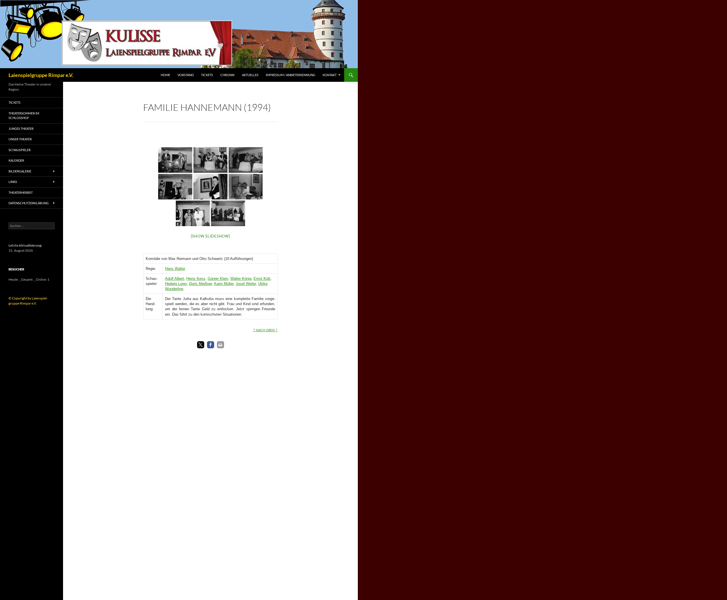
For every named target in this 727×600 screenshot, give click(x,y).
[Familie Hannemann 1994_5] (210, 186)
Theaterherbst (21, 192)
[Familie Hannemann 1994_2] (210, 160)
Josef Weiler (246, 284)
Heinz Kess (195, 278)
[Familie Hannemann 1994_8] (228, 213)
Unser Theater (20, 139)
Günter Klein (218, 278)
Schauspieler (20, 150)
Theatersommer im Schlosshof (24, 115)
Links (13, 182)
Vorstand (185, 75)
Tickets (207, 75)
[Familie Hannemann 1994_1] (175, 160)
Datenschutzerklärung (29, 203)
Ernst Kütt (262, 278)
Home (165, 75)
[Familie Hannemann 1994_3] (246, 160)
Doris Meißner (200, 284)
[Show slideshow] (210, 236)
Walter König (240, 278)
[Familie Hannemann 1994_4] (175, 186)
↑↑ (265, 329)
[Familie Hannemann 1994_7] (193, 213)
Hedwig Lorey (176, 284)
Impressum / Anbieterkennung (290, 75)
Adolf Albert (174, 278)
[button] (200, 344)
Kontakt (330, 75)
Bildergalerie (20, 171)
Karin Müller (223, 284)
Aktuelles (250, 75)
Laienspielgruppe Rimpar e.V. (41, 75)
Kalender (16, 160)
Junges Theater (21, 128)
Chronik (227, 75)
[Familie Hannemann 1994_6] (246, 186)
